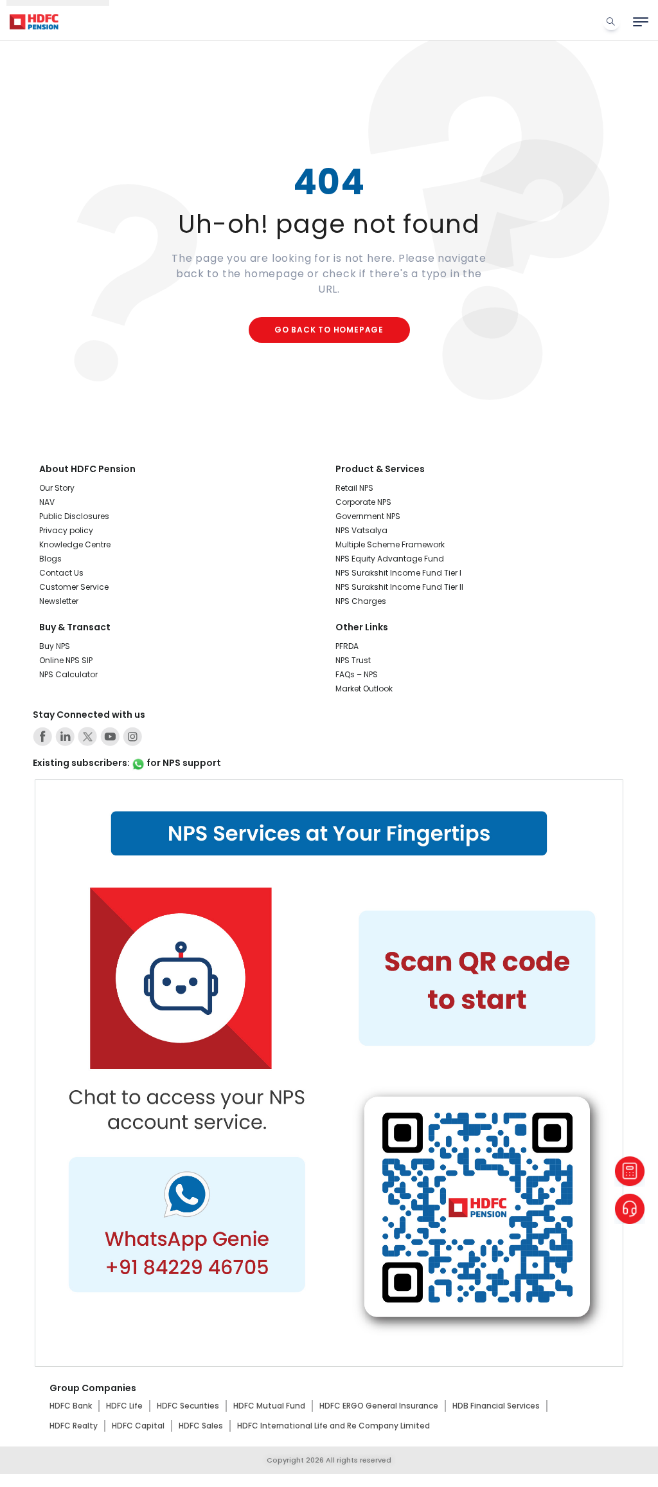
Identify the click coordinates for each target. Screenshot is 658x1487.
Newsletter (58, 601)
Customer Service (74, 586)
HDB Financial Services (496, 1405)
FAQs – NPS (356, 674)
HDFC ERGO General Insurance (378, 1405)
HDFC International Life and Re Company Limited (333, 1425)
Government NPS (367, 516)
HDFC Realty (73, 1425)
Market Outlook (364, 688)
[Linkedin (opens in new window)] (65, 736)
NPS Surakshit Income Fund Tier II (399, 586)
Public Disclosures (74, 516)
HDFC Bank (70, 1405)
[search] (611, 21)
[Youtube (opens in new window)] (110, 736)
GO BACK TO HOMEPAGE (329, 329)
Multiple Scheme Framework (390, 544)
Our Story (57, 487)
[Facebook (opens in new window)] (42, 736)
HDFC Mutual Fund (269, 1405)
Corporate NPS (363, 502)
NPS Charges (360, 601)
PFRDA (347, 646)
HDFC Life (124, 1405)
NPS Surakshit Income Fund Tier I (398, 572)
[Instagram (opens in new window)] (132, 736)
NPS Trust (353, 660)
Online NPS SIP (66, 660)
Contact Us (61, 572)
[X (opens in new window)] (87, 736)
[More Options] (640, 21)
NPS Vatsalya (361, 530)
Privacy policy (66, 530)
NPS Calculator (68, 674)
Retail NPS (354, 487)
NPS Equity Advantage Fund (389, 558)
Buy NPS (54, 646)
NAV (47, 502)
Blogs (50, 558)
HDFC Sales (201, 1425)
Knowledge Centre (75, 544)
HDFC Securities (188, 1405)
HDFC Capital (138, 1425)
